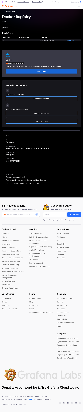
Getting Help (62, 319)
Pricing (4, 237)
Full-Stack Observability (38, 237)
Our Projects (6, 298)
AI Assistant (6, 244)
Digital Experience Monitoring (40, 247)
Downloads (6, 305)
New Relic (61, 258)
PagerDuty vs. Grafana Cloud (68, 355)
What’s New (6, 284)
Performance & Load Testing (13, 272)
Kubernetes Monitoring (10, 254)
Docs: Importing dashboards (16, 177)
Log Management (36, 263)
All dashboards (10, 12)
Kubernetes (61, 251)
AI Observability (35, 234)
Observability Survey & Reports (41, 312)
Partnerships (62, 305)
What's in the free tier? (11, 240)
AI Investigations (8, 281)
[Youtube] (76, 403)
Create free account (41, 98)
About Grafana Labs (65, 298)
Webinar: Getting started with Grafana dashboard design (26, 180)
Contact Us (61, 316)
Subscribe (74, 214)
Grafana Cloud (58, 387)
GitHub (4, 302)
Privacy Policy (37, 2)
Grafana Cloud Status (10, 288)
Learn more (75, 2)
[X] (64, 403)
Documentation (35, 298)
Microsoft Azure (63, 247)
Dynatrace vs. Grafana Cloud (68, 342)
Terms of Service (23, 2)
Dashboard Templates (10, 309)
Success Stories (63, 312)
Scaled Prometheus (36, 250)
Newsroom (61, 309)
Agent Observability (9, 247)
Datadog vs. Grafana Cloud (67, 338)
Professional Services (65, 322)
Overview (5, 234)
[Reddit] (80, 403)
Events (32, 309)
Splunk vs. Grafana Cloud (67, 358)
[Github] (72, 403)
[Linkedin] (68, 403)
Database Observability (11, 261)
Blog (31, 302)
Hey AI (59, 326)
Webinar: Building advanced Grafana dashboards (23, 183)
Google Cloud (62, 244)
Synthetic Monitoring (10, 268)
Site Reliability (34, 259)
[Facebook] (60, 403)
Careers (60, 302)
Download (70, 40)
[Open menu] (79, 6)
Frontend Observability (10, 265)
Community (33, 305)
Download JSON (41, 121)
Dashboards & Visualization (12, 258)
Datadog (60, 254)
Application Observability (11, 251)
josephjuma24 (10, 155)
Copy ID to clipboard (41, 113)
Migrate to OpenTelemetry (39, 266)
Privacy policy (69, 220)
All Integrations (63, 234)
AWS (59, 240)
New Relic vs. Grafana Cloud (68, 351)
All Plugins (61, 237)
